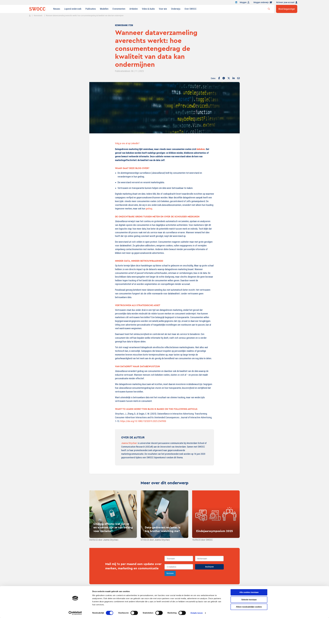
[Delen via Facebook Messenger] (223, 78)
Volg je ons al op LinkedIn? (127, 143)
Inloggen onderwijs (261, 2)
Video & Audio (148, 8)
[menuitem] (56, 8)
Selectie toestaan (249, 599)
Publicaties (90, 8)
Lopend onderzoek (72, 8)
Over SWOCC (191, 8)
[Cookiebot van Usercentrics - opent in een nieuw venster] (75, 613)
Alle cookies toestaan (249, 592)
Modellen (104, 8)
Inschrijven (209, 566)
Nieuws (56, 8)
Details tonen (197, 613)
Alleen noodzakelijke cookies (249, 607)
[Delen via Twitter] (228, 78)
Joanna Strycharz (129, 443)
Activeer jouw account (285, 2)
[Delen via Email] (238, 78)
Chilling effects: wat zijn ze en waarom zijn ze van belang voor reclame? (113, 527)
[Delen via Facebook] (219, 78)
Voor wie (163, 8)
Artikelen (133, 8)
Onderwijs (175, 8)
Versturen (170, 573)
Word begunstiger (286, 9)
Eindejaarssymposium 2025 (214, 531)
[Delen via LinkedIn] (233, 78)
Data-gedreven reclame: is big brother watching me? (162, 529)
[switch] (134, 613)
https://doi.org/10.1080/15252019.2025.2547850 (143, 421)
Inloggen (243, 2)
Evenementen (119, 8)
